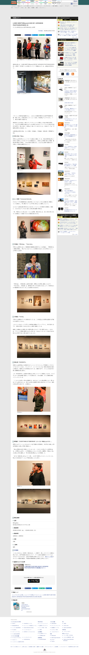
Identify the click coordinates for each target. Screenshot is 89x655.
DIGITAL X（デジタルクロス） (29, 631)
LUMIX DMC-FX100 (68, 102)
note (42, 35)
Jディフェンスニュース (55, 625)
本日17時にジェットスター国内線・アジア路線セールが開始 (70, 126)
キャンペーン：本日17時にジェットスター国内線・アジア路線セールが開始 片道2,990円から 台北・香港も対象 (69, 35)
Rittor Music (40, 621)
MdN (51, 633)
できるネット (14, 639)
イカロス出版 (52, 621)
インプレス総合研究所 (16, 627)
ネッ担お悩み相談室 (16, 633)
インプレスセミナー (27, 629)
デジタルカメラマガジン (16, 637)
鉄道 (29, 7)
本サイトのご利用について (16, 646)
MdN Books (53, 635)
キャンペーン (42, 7)
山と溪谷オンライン (43, 633)
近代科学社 (40, 637)
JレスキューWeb (54, 629)
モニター (61, 5)
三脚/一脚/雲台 (55, 5)
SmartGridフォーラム (28, 623)
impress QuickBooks (67, 627)
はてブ (36, 35)
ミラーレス (13, 5)
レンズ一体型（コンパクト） (29, 5)
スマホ (22, 7)
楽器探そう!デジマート (43, 625)
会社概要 (56, 646)
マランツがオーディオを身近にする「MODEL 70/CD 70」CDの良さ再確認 (70, 64)
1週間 (70, 19)
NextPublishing (27, 639)
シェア (29, 35)
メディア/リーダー (46, 5)
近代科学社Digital (42, 639)
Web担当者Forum (15, 625)
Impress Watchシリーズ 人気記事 (68, 215)
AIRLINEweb (53, 623)
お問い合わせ (24, 646)
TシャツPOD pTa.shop (68, 635)
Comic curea (66, 625)
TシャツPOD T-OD (43, 627)
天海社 (65, 623)
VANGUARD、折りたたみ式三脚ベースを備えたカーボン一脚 (70, 155)
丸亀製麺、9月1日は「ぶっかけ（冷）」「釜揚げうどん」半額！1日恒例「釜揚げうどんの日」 (69, 229)
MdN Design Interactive (55, 637)
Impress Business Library (29, 627)
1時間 (60, 19)
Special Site (63, 39)
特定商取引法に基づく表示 (73, 646)
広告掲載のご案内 (32, 646)
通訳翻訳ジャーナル (55, 627)
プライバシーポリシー (49, 646)
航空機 (33, 7)
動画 (37, 7)
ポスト (19, 35)
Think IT (13, 623)
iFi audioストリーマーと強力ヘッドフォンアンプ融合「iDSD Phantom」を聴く (70, 54)
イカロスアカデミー (55, 631)
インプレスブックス (27, 637)
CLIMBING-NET (42, 635)
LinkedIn (49, 35)
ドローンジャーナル (16, 631)
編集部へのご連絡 (40, 646)
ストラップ (17, 7)
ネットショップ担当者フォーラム (30, 625)
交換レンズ (20, 5)
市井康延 (40, 30)
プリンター (67, 5)
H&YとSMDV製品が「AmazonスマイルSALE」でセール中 (70, 192)
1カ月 (76, 19)
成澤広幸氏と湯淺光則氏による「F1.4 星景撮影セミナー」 (70, 136)
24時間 (65, 19)
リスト (23, 35)
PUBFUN (64, 629)
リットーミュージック (43, 623)
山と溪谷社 (40, 631)
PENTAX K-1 (67, 85)
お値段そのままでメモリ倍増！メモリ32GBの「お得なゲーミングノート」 (70, 59)
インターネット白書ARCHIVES (18, 641)
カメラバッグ (39, 5)
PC (12, 7)
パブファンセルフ (67, 631)
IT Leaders (14, 629)
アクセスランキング (65, 18)
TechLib (52, 641)
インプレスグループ (63, 646)
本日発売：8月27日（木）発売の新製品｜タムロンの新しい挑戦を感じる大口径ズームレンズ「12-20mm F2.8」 (68, 29)
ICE (63, 621)
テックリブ (52, 639)
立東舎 (40, 629)
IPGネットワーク (65, 633)
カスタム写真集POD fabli (69, 637)
